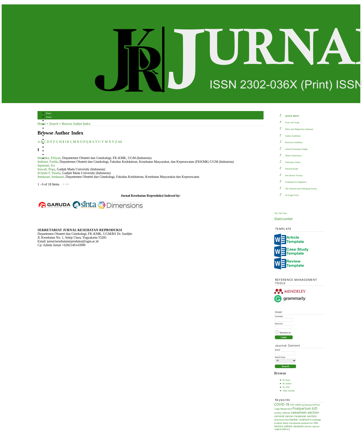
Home (48, 113)
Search (49, 128)
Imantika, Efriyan (49, 158)
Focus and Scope (292, 122)
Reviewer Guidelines (294, 142)
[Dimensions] (120, 208)
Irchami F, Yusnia (49, 173)
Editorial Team (53, 155)
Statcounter (283, 219)
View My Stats (280, 213)
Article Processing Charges (296, 149)
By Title (286, 387)
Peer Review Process (294, 175)
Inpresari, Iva (46, 165)
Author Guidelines (293, 136)
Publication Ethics (293, 162)
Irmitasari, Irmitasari (50, 177)
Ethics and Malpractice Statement (299, 129)
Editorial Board (291, 169)
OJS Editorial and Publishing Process (301, 189)
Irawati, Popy (46, 169)
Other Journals (289, 390)
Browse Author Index (76, 123)
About (49, 117)
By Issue (286, 380)
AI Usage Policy (292, 195)
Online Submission (293, 155)
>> (67, 184)
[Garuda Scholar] (54, 208)
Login (49, 121)
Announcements (53, 139)
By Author (287, 383)
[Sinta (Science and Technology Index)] (84, 208)
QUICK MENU (292, 116)
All (120, 142)
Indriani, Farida (47, 161)
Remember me (285, 333)
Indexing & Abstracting (57, 151)
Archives (50, 136)
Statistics (50, 147)
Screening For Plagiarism (295, 182)
